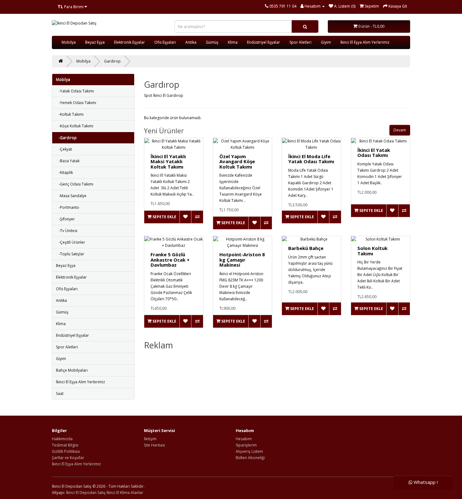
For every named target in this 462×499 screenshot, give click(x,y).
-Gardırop (66, 137)
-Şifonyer (65, 219)
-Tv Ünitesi (66, 230)
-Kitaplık (64, 172)
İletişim (150, 438)
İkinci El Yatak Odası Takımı (373, 152)
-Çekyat (64, 149)
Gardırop (112, 61)
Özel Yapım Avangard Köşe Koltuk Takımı (237, 161)
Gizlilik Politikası (66, 451)
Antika (190, 42)
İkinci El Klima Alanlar (125, 492)
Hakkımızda (62, 438)
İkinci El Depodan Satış (86, 492)
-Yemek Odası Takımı (76, 102)
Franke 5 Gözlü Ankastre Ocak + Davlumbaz (170, 259)
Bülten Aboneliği (250, 457)
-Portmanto (67, 207)
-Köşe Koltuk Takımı (74, 126)
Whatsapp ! (425, 482)
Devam (399, 130)
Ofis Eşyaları (165, 42)
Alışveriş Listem (249, 451)
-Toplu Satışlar (70, 254)
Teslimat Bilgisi (65, 445)
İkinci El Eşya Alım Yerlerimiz (364, 42)
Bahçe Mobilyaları (72, 370)
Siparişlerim (246, 445)
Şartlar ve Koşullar (68, 457)
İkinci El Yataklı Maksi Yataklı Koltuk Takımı (168, 161)
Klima (233, 42)
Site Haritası (154, 445)
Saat (59, 393)
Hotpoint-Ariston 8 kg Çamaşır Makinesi (242, 259)
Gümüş (212, 42)
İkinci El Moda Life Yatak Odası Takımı (311, 159)
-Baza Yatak (68, 161)
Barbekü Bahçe (305, 248)
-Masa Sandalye (71, 195)
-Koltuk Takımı (70, 114)
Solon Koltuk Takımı (372, 251)
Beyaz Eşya (95, 42)
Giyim (326, 42)
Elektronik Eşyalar (129, 42)
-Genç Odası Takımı (74, 184)
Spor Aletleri (300, 42)
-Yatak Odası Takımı (75, 91)
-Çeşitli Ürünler (70, 242)
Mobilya (69, 42)
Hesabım (244, 438)
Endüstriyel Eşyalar (263, 42)
